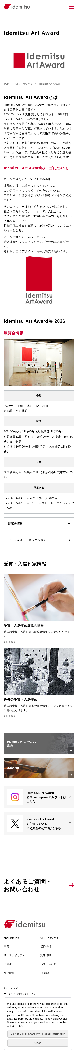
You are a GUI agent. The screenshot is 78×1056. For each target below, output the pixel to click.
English (44, 972)
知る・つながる (24, 83)
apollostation (11, 937)
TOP (6, 83)
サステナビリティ (14, 955)
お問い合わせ (48, 964)
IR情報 (8, 964)
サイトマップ (10, 988)
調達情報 (45, 955)
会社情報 (9, 972)
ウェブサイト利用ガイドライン (20, 994)
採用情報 (45, 946)
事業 (6, 946)
